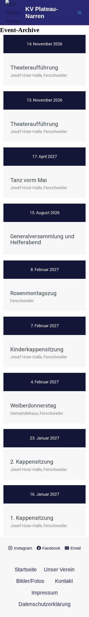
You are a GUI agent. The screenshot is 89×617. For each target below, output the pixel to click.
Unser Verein (59, 570)
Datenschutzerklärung (44, 604)
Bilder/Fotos (30, 581)
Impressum (44, 593)
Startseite (26, 570)
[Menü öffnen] (79, 12)
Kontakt (64, 581)
